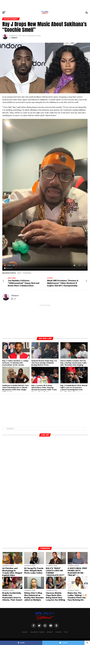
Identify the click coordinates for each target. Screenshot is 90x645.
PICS (66, 632)
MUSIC (25, 632)
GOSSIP (50, 632)
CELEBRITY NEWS (37, 632)
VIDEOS (58, 632)
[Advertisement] (45, 5)
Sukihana (27, 273)
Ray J (20, 273)
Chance (14, 38)
